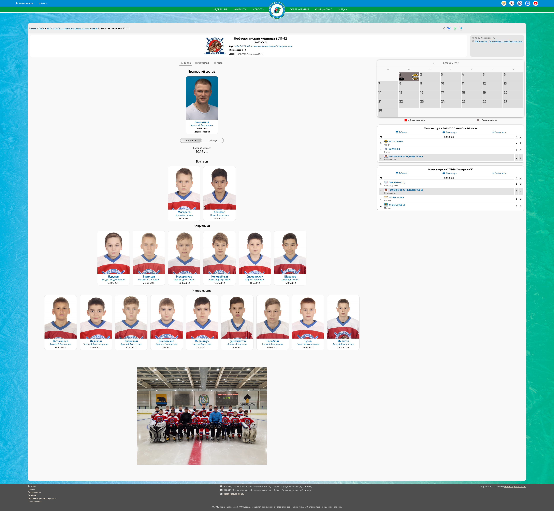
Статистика (500, 132)
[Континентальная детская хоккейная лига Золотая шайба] (511, 3)
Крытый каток (481, 41)
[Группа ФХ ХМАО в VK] (527, 3)
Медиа (342, 9)
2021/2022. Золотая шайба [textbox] (248, 54)
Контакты (240, 9)
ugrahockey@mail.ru (234, 494)
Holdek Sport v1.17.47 (515, 486)
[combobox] (249, 54)
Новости (258, 9)
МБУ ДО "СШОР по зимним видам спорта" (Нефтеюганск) (72, 28)
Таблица (403, 132)
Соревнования (299, 9)
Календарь (451, 132)
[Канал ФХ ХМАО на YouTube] (535, 3)
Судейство (32, 495)
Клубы (41, 28)
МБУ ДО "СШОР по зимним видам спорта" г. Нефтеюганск (263, 46)
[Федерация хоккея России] (503, 3)
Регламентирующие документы (42, 498)
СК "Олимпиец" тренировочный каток (506, 41)
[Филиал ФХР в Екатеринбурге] (519, 3)
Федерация (220, 9)
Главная (32, 28)
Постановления (35, 501)
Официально (323, 9)
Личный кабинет (25, 3)
